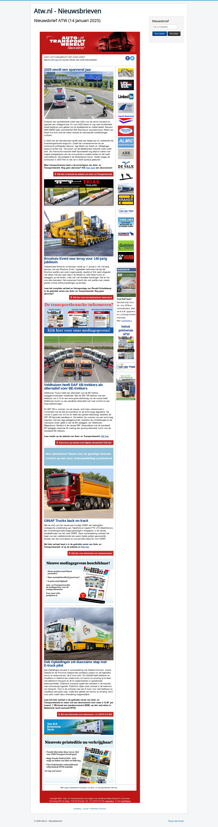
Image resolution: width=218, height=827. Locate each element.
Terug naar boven (176, 820)
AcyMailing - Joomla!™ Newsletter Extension (90, 809)
